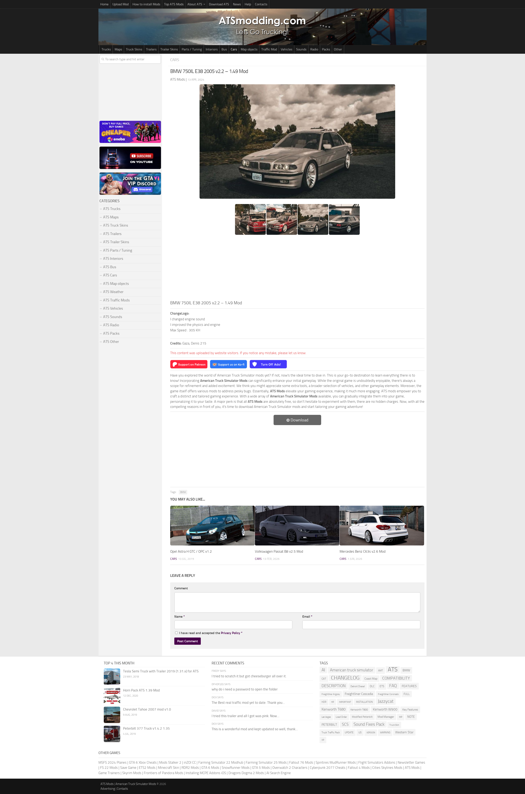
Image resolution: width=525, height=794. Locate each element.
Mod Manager (386, 717)
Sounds (301, 49)
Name (179, 616)
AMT (380, 670)
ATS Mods (412, 767)
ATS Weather (113, 292)
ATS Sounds (112, 317)
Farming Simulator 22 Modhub (220, 762)
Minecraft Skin (168, 767)
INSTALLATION (364, 701)
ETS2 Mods (147, 767)
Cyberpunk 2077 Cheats (327, 767)
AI (323, 669)
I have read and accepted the (210, 633)
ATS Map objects (116, 283)
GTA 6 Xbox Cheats (143, 762)
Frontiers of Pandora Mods (163, 773)
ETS (382, 686)
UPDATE (349, 732)
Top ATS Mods (174, 4)
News (237, 4)
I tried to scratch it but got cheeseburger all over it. (249, 676)
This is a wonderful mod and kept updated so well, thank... (255, 729)
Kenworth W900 (385, 709)
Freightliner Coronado (388, 694)
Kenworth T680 (334, 709)
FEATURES (409, 686)
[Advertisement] (297, 269)
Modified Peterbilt (362, 716)
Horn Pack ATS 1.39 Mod (141, 690)
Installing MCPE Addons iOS (206, 773)
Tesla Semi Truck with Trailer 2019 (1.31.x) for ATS (161, 671)
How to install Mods (146, 4)
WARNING (385, 732)
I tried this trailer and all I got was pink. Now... (245, 716)
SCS (345, 724)
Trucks (106, 49)
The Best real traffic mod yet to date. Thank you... (248, 702)
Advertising (107, 789)
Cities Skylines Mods (387, 767)
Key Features (410, 709)
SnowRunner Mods (236, 767)
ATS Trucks (111, 208)
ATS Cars (110, 275)
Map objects (249, 49)
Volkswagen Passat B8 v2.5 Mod (279, 551)
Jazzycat (386, 701)
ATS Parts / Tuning (117, 250)
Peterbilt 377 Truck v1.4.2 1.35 (146, 728)
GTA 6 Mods (210, 767)
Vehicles (286, 49)
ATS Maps (111, 217)
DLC (372, 686)
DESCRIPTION (334, 685)
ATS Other (111, 341)
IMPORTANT (345, 702)
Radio (314, 49)
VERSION (370, 732)
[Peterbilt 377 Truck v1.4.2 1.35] (112, 734)
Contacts (261, 4)
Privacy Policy (230, 633)
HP (332, 702)
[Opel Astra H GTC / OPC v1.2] (212, 525)
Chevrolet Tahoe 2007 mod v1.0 (147, 709)
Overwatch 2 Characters (289, 767)
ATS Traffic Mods (116, 300)
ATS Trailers (112, 234)
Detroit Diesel (357, 686)
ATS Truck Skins (115, 225)
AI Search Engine (278, 773)
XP (323, 740)
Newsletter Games (411, 762)
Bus (224, 49)
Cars (234, 49)
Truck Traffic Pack (331, 732)
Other (338, 49)
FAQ (393, 685)
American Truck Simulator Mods (135, 784)
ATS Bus (109, 267)
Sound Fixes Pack (369, 724)
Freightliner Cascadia (359, 694)
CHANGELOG (345, 678)
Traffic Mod (269, 49)
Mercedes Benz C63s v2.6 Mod (363, 551)
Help (248, 4)
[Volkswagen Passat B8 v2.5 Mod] (297, 525)
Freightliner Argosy (331, 694)
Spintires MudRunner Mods (336, 762)
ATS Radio (111, 325)
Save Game (128, 767)
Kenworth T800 (359, 709)
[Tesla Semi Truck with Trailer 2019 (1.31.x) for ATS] (112, 677)
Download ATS (219, 4)
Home (104, 4)
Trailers (151, 49)
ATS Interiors (113, 258)
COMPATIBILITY (396, 678)
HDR (324, 701)
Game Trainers (109, 773)
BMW (183, 492)
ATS (393, 669)
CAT (324, 678)
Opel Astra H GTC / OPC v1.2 (191, 551)
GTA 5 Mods (261, 767)
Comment (181, 588)
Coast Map (370, 678)
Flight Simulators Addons (376, 762)
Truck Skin (394, 725)
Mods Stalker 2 (170, 762)
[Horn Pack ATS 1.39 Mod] (112, 696)
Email (307, 616)
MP (400, 717)
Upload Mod (120, 4)
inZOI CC (190, 762)
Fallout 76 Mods (301, 762)
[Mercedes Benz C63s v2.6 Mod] (382, 525)
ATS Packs (111, 333)
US (360, 732)
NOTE (411, 717)
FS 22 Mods (109, 767)
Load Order (341, 716)
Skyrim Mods (131, 773)
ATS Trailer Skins (116, 242)
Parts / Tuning (192, 49)
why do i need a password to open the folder (245, 689)
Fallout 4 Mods (359, 767)
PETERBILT (329, 725)
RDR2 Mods (190, 767)
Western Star (404, 732)
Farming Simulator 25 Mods (266, 762)
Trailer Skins (169, 49)
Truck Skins (134, 49)
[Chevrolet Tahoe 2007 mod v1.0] (112, 715)
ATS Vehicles (113, 308)
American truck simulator (351, 670)
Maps (118, 49)
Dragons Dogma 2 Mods (246, 773)
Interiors (212, 49)
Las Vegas (326, 717)
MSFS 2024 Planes (112, 762)
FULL (407, 694)
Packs (326, 49)
